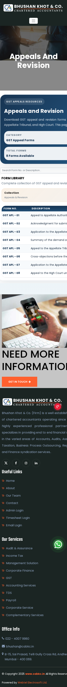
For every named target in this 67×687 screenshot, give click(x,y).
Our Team (13, 495)
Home (10, 481)
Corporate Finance (20, 570)
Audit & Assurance (19, 548)
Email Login (14, 525)
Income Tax (14, 556)
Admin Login (14, 510)
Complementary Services (25, 615)
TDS (9, 593)
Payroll (11, 600)
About (10, 488)
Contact (12, 503)
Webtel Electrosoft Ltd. (32, 682)
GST (9, 578)
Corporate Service (19, 608)
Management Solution (22, 563)
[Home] (33, 7)
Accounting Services (21, 585)
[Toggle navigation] (33, 21)
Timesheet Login (18, 518)
